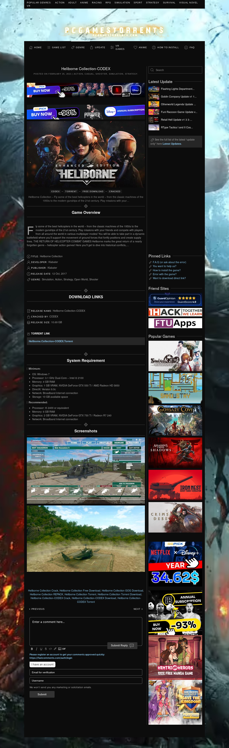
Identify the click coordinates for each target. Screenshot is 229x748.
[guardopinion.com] (175, 299)
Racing (97, 2)
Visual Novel (188, 2)
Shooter (101, 74)
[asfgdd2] (175, 657)
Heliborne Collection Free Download (80, 590)
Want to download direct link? (169, 278)
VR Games (120, 47)
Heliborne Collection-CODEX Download (94, 598)
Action (60, 2)
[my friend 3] (175, 312)
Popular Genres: (39, 2)
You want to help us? (164, 266)
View (175, 355)
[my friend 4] (175, 323)
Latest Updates (172, 143)
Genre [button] (80, 47)
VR (28, 6)
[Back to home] (114, 25)
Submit (42, 694)
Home (38, 47)
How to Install (168, 47)
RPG (108, 2)
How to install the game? (167, 270)
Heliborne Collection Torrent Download (119, 594)
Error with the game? (165, 274)
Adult (72, 2)
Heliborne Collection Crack (43, 590)
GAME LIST (59, 47)
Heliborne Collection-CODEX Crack (50, 598)
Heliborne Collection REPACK (46, 594)
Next (137, 609)
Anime (84, 2)
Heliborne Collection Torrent (80, 594)
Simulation (122, 2)
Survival (169, 2)
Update (100, 47)
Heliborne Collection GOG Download (122, 590)
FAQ (192, 47)
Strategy (152, 2)
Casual (89, 74)
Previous (38, 609)
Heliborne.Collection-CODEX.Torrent (51, 341)
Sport (138, 2)
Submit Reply (119, 645)
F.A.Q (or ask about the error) (169, 262)
